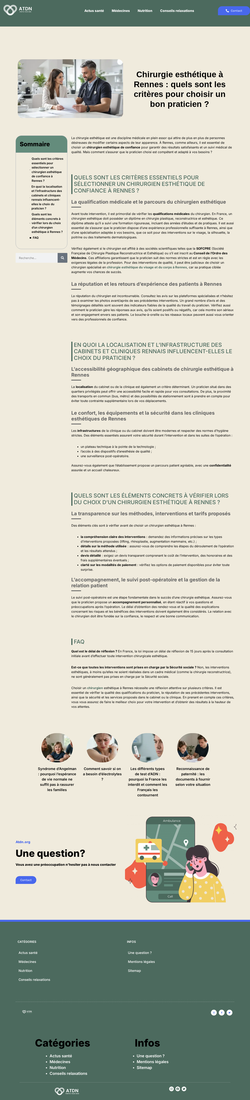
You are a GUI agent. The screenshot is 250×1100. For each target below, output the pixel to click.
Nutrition (145, 11)
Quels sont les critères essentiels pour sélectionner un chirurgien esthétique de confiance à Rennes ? (47, 170)
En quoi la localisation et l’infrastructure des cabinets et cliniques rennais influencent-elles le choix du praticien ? (46, 197)
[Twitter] (184, 1089)
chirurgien (95, 688)
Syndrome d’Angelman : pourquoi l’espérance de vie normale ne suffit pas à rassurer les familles (57, 779)
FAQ (36, 238)
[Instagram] (171, 1089)
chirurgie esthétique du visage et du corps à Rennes (147, 267)
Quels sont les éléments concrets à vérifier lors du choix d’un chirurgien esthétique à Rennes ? (47, 223)
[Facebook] (177, 1089)
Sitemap (134, 971)
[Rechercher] (62, 258)
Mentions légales (141, 962)
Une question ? (140, 953)
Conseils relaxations (177, 11)
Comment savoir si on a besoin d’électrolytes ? (102, 774)
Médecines (121, 11)
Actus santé (94, 11)
